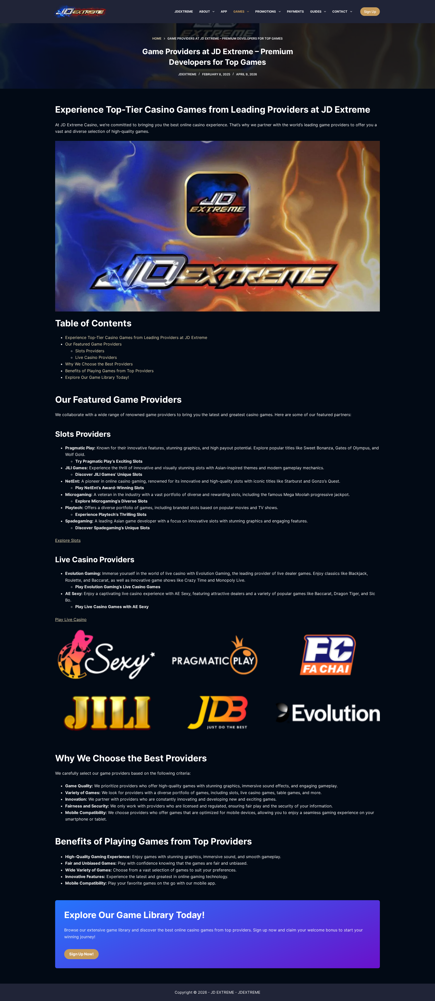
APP (224, 11)
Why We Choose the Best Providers (99, 363)
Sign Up (370, 12)
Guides (315, 11)
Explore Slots (68, 540)
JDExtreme (183, 11)
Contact (339, 11)
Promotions (265, 11)
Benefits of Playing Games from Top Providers (109, 370)
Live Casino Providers (96, 357)
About (204, 11)
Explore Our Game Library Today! (97, 377)
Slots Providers (89, 350)
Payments (295, 11)
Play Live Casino (71, 619)
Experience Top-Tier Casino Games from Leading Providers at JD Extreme (136, 337)
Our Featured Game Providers (93, 344)
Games (238, 11)
